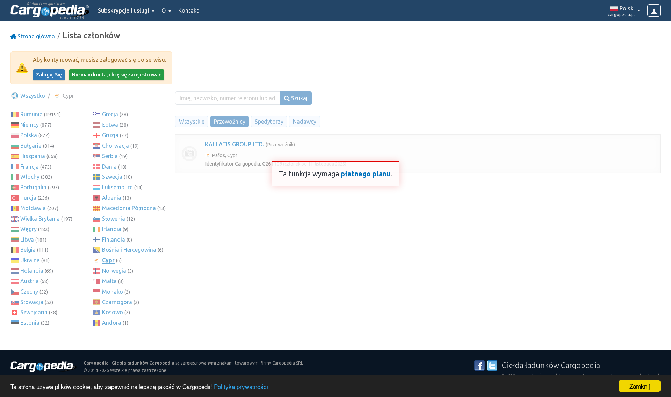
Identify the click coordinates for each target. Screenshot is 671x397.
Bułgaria (31, 145)
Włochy (29, 177)
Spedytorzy (269, 121)
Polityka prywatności (241, 386)
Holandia (31, 270)
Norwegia (114, 270)
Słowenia (113, 218)
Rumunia (31, 114)
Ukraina (30, 260)
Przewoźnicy (229, 121)
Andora (111, 322)
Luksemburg (117, 187)
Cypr (108, 260)
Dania (109, 166)
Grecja (110, 114)
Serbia (110, 156)
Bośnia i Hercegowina (129, 250)
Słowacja (31, 302)
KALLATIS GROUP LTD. (234, 144)
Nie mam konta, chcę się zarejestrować (116, 75)
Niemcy (29, 125)
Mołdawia (33, 208)
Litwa (27, 239)
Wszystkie (191, 121)
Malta (109, 281)
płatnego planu (365, 174)
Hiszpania (32, 156)
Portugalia (33, 187)
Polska (28, 135)
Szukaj (299, 98)
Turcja (28, 197)
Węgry (28, 229)
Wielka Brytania (40, 218)
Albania (111, 197)
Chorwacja (115, 145)
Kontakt (188, 10)
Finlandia (113, 239)
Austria (29, 281)
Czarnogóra (117, 302)
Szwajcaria (34, 312)
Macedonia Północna (129, 208)
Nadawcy (304, 121)
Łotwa (110, 125)
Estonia (29, 322)
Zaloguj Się (49, 75)
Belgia (28, 250)
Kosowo (112, 312)
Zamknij (639, 386)
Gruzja (110, 135)
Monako (112, 291)
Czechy (29, 291)
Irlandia (111, 229)
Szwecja (112, 177)
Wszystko (32, 96)
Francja (29, 166)
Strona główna (35, 36)
